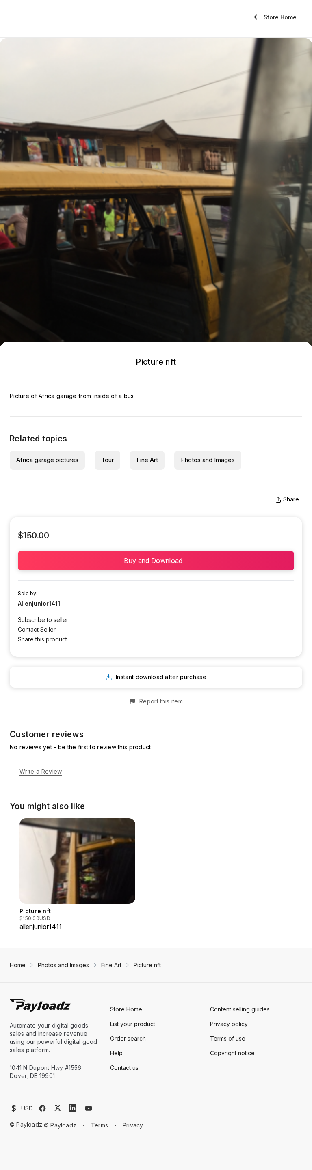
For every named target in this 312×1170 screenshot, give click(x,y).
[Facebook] (42, 1108)
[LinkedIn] (72, 1108)
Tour (107, 460)
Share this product (42, 639)
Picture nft (147, 964)
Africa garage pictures (47, 460)
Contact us (124, 1067)
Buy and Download (156, 561)
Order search (128, 1038)
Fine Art (147, 460)
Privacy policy (229, 1023)
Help (116, 1053)
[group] (77, 874)
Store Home (280, 17)
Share (291, 499)
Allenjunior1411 (39, 603)
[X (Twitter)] (57, 1107)
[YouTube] (88, 1108)
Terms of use (227, 1038)
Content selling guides (240, 1009)
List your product (132, 1023)
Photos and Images (208, 460)
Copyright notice (232, 1053)
